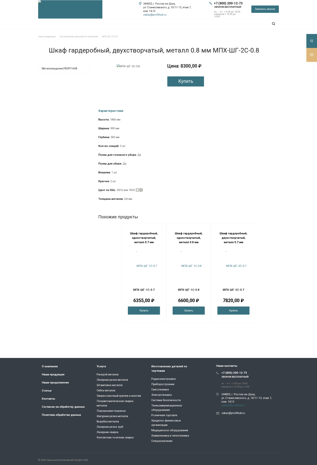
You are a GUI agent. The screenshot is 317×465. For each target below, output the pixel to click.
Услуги (101, 366)
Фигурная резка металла (112, 416)
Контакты (48, 398)
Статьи (47, 390)
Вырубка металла (108, 421)
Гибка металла (106, 390)
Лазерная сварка (107, 432)
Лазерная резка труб (110, 426)
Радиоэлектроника (163, 379)
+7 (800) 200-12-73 (228, 3)
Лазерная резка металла (112, 379)
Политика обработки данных (61, 415)
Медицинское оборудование (169, 430)
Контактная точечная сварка (115, 437)
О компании (50, 366)
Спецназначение (161, 441)
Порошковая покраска (111, 410)
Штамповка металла (110, 385)
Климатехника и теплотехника (170, 435)
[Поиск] (273, 23)
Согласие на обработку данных (63, 406)
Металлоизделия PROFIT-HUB (59, 68)
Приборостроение (162, 384)
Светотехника (160, 389)
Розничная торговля (164, 415)
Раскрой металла (108, 374)
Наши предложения (55, 382)
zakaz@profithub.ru (154, 14)
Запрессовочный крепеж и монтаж (119, 395)
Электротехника (161, 394)
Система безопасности (166, 400)
